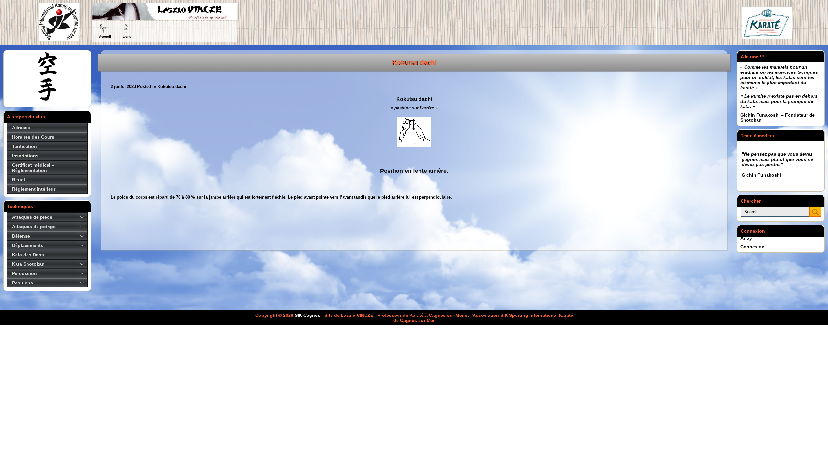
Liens (127, 36)
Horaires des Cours (33, 136)
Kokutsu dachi (414, 62)
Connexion (752, 246)
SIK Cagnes (307, 315)
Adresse (21, 127)
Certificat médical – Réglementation (33, 167)
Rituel (18, 179)
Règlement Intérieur (33, 189)
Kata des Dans (28, 254)
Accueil (105, 36)
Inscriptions (25, 155)
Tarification (24, 146)
